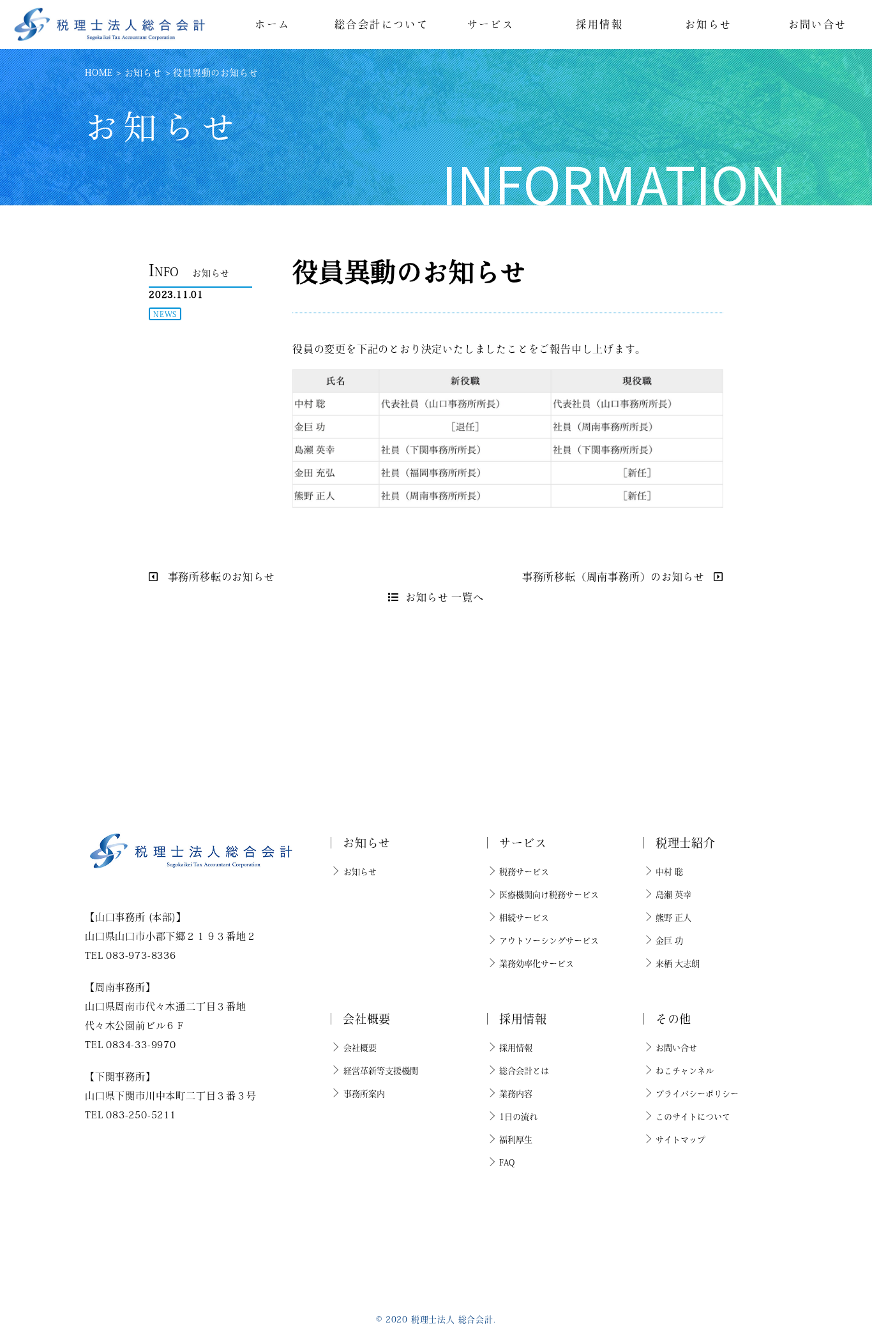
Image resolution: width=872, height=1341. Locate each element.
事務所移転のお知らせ (220, 577)
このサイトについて (693, 1117)
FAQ (507, 1163)
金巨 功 (669, 941)
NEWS (165, 314)
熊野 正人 (673, 918)
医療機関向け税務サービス (549, 895)
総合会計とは (524, 1071)
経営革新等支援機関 (380, 1071)
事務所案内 (364, 1094)
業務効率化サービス (536, 963)
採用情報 (599, 24)
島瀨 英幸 (673, 895)
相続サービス (524, 918)
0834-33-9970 (141, 1044)
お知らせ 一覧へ (444, 597)
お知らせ (708, 24)
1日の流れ (518, 1117)
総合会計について (381, 24)
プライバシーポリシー (697, 1094)
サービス (491, 24)
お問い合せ (817, 24)
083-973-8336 (141, 955)
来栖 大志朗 (678, 963)
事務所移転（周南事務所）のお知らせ (614, 577)
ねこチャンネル (685, 1071)
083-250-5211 (141, 1115)
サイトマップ (680, 1140)
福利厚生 (515, 1140)
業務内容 (515, 1094)
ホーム (272, 24)
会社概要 (360, 1048)
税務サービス (524, 872)
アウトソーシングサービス (549, 941)
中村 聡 (669, 872)
